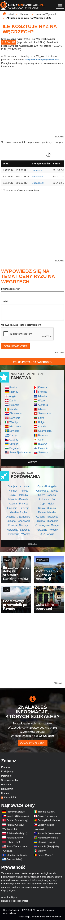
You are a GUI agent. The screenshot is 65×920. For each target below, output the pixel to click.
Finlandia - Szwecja (18, 508)
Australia (43, 404)
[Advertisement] (32, 649)
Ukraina (13, 443)
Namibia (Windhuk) (48, 837)
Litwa (41, 417)
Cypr (41, 439)
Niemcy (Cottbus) (15, 811)
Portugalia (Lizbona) (49, 820)
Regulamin (7, 788)
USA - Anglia (47, 533)
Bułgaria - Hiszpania (47, 520)
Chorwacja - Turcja (47, 490)
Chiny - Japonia (47, 494)
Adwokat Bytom (9, 897)
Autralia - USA (47, 499)
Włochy (13, 422)
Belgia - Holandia (18, 494)
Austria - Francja (18, 503)
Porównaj (6, 775)
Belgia (41, 422)
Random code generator (14, 900)
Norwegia (14, 417)
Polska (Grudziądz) (16, 833)
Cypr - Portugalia (47, 486)
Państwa (6, 767)
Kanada (42, 387)
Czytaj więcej (8, 890)
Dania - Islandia (47, 512)
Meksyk (42, 850)
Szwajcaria (44, 413)
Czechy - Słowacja (47, 516)
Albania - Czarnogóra (18, 516)
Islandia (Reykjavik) (48, 846)
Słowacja (43, 452)
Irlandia (13, 409)
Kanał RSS (10, 797)
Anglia (12, 396)
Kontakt (5, 793)
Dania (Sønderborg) (17, 820)
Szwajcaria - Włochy (18, 533)
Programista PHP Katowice (47, 916)
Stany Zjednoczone (20, 452)
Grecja (13, 435)
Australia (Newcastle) (49, 833)
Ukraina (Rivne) (46, 842)
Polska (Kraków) (15, 837)
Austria (42, 426)
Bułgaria (14, 448)
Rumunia (43, 435)
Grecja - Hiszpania (18, 486)
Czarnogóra (44, 430)
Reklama (6, 784)
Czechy (13, 439)
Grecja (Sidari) (14, 859)
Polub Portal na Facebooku (32, 362)
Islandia (42, 396)
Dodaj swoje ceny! (32, 742)
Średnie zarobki (9, 780)
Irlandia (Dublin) (46, 811)
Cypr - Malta (47, 503)
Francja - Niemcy (18, 525)
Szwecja (14, 430)
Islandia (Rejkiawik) (17, 855)
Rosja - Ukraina (47, 508)
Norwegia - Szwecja (18, 529)
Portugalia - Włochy (47, 529)
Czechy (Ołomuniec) (17, 816)
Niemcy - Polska (18, 490)
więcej (32, 462)
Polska (13, 387)
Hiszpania (15, 426)
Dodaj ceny (7, 771)
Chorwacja (15, 413)
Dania (12, 400)
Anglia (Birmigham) (47, 816)
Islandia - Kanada (18, 499)
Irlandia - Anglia (18, 512)
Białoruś (42, 443)
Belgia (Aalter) (45, 855)
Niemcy (13, 391)
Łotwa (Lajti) (13, 842)
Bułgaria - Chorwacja (18, 520)
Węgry (42, 400)
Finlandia (43, 448)
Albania (42, 409)
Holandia (14, 404)
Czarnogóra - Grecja (47, 525)
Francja (42, 391)
